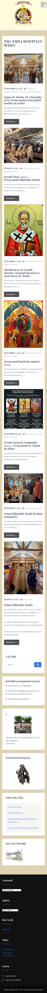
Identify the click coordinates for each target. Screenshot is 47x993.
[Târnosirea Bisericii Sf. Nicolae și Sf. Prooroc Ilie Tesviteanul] (22, 725)
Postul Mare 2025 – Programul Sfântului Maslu (22, 178)
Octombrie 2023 (8, 955)
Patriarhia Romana (15, 813)
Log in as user (11, 976)
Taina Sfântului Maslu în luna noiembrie (23, 515)
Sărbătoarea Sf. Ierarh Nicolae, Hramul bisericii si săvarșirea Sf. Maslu (21, 273)
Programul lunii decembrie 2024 (22, 363)
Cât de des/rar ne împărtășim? (20, 686)
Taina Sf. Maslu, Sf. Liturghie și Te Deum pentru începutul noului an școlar (23, 100)
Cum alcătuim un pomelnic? (19, 699)
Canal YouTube (8, 949)
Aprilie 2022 (7, 952)
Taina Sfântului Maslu (18, 605)
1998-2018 (6, 929)
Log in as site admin (13, 980)
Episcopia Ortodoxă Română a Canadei (23, 828)
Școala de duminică (34, 91)
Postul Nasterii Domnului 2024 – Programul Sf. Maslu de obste (22, 445)
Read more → (11, 121)
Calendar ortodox (15, 807)
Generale (7, 91)
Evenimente (30, 88)
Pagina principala (18, 91)
